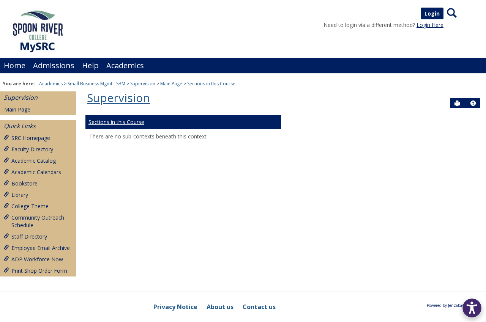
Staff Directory (29, 236)
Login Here (430, 24)
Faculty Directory (32, 149)
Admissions (53, 65)
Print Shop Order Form (39, 270)
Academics (125, 65)
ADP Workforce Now (37, 259)
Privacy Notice (175, 307)
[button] (473, 103)
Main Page (171, 83)
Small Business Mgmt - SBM (96, 83)
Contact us (259, 307)
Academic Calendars (36, 172)
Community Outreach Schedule (37, 221)
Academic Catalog (33, 160)
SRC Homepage (30, 137)
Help (90, 65)
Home (14, 65)
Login (432, 13)
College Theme (30, 206)
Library (19, 194)
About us (220, 307)
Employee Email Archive (40, 247)
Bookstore (24, 183)
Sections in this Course (211, 83)
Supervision (142, 83)
